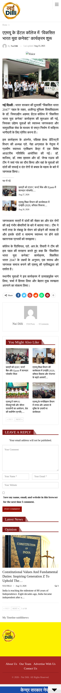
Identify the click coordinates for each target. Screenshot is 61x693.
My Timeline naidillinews (15, 617)
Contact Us (30, 668)
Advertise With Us (44, 663)
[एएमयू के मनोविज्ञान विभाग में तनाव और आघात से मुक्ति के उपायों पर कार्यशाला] (44, 390)
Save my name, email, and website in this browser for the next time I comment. (30, 499)
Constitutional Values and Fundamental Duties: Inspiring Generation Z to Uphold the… (30, 576)
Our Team (25, 663)
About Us (11, 663)
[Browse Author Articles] (30, 312)
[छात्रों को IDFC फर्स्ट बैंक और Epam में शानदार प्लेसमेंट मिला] (9, 191)
